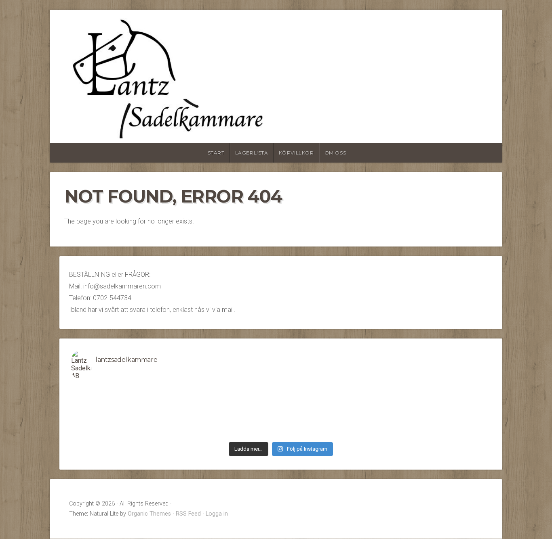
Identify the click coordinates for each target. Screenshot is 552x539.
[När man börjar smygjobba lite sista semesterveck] (228, 391)
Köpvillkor (296, 153)
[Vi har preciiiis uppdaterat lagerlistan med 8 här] (228, 412)
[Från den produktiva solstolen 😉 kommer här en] (333, 391)
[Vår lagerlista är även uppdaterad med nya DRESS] (438, 412)
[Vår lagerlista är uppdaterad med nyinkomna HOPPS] (123, 422)
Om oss (335, 153)
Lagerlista (251, 153)
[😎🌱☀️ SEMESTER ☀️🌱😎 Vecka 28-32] (438, 391)
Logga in (217, 513)
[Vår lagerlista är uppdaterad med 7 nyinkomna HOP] (438, 422)
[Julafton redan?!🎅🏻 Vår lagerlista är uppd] (333, 433)
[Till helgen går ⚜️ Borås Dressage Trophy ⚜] (438, 401)
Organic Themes (149, 513)
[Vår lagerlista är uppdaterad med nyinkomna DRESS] (228, 401)
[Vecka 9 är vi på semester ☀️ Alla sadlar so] (228, 422)
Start (216, 153)
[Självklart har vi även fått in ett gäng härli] (333, 422)
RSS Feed (188, 513)
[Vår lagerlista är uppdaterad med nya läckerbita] (333, 412)
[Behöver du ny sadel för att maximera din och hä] (123, 391)
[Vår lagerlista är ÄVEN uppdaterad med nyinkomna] (123, 401)
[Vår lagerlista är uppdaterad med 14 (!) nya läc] (438, 433)
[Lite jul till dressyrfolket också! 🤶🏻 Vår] (228, 433)
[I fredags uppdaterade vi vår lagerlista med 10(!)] (123, 412)
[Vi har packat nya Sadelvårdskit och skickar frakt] (123, 433)
